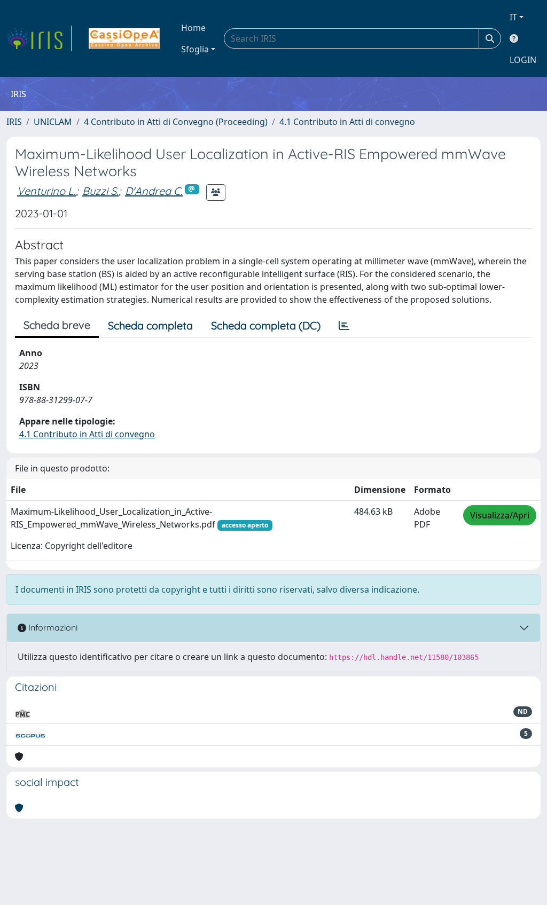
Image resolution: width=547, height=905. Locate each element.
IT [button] (513, 17)
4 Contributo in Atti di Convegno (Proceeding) (176, 122)
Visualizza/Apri (499, 515)
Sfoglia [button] (195, 49)
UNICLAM (53, 122)
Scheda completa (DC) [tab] (266, 325)
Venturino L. (46, 191)
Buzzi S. (100, 191)
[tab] (344, 325)
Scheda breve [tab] (57, 325)
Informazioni (51, 627)
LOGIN (523, 60)
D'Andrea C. (154, 191)
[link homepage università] (124, 38)
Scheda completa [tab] (150, 325)
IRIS (14, 122)
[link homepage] (39, 38)
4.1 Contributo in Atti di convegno (347, 122)
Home (193, 28)
